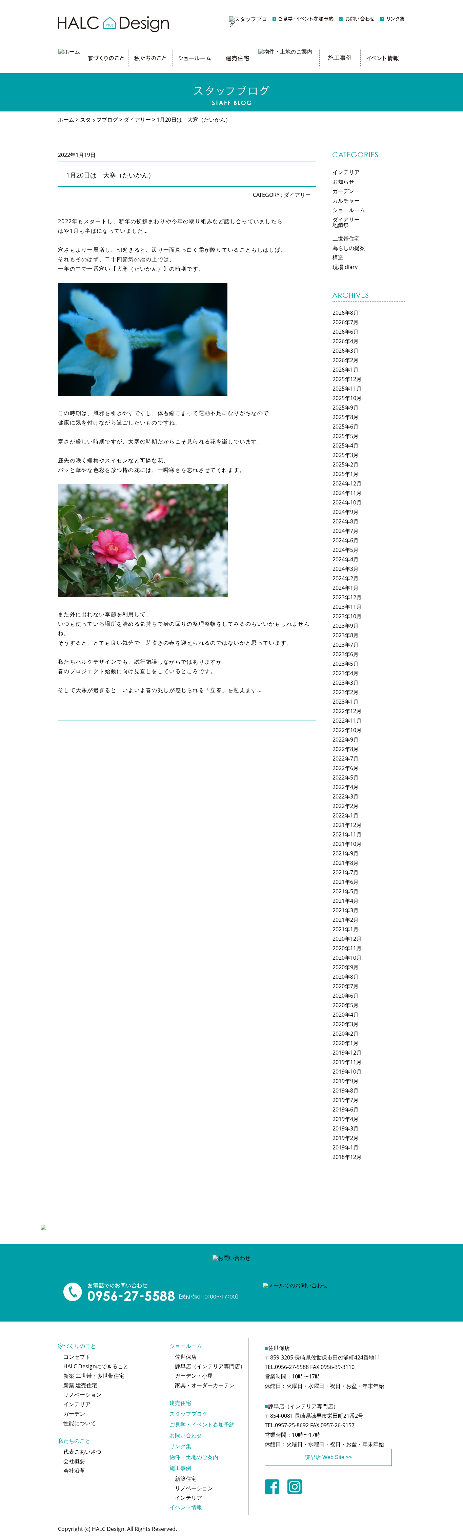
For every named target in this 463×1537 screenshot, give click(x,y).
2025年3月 (346, 455)
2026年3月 (346, 350)
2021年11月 (347, 834)
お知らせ (343, 181)
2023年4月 (346, 673)
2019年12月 (347, 1052)
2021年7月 (346, 872)
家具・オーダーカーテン (205, 1385)
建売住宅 (180, 1403)
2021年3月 (346, 910)
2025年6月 (346, 426)
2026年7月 (346, 322)
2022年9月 (346, 739)
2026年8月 (346, 312)
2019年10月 (347, 1071)
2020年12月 (347, 938)
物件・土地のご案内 (193, 1457)
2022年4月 (346, 787)
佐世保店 (186, 1357)
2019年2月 (346, 1138)
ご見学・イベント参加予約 (202, 1424)
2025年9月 (346, 407)
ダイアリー (297, 195)
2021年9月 (346, 853)
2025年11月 (347, 388)
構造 (338, 257)
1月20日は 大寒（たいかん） (110, 175)
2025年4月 (346, 445)
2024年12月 (347, 483)
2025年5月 (346, 436)
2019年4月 (346, 1119)
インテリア (346, 172)
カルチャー (346, 200)
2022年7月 (346, 758)
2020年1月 (346, 1043)
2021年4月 (346, 901)
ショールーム (349, 210)
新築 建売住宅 (80, 1385)
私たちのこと (74, 1441)
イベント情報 (185, 1507)
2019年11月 (347, 1062)
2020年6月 (346, 995)
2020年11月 (347, 948)
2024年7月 (346, 531)
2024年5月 (346, 550)
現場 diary (345, 267)
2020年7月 (346, 986)
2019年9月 (346, 1081)
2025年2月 (346, 464)
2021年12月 (347, 825)
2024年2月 (346, 578)
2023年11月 (347, 606)
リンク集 (180, 1446)
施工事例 (180, 1468)
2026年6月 (346, 331)
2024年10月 (347, 502)
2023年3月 (346, 682)
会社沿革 (74, 1470)
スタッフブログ (188, 1413)
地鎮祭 (341, 225)
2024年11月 (347, 493)
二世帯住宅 (346, 238)
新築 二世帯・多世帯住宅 (93, 1375)
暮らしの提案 (349, 248)
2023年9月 (346, 625)
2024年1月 (346, 587)
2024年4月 (346, 559)
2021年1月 (346, 929)
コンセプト (76, 1357)
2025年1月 (346, 474)
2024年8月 (346, 521)
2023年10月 (347, 616)
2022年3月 (346, 796)
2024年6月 (346, 540)
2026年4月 (346, 341)
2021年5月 (346, 891)
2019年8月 (346, 1090)
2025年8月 (346, 417)
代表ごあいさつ (82, 1451)
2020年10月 (347, 957)
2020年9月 (346, 967)
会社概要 (74, 1461)
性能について (79, 1423)
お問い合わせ (185, 1435)
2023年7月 (346, 644)
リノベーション (82, 1394)
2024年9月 (346, 512)
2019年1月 (346, 1147)
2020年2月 (346, 1033)
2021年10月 (347, 844)
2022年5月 (346, 777)
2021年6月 (346, 882)
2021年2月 (346, 919)
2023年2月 (346, 692)
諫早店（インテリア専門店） (210, 1366)
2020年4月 (346, 1014)
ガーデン (343, 191)
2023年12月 (347, 597)
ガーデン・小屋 (194, 1375)
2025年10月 (347, 398)
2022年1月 (346, 815)
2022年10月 (347, 730)
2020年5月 (346, 1005)
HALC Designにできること (95, 1366)
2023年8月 (346, 635)
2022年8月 (346, 749)
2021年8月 (346, 863)
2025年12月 (347, 379)
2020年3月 (346, 1024)
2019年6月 (346, 1109)
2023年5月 (346, 663)
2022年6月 (346, 768)
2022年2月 (346, 806)
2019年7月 (346, 1100)
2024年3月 (346, 569)
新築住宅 (186, 1478)
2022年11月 (347, 720)
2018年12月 (347, 1157)
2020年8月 (346, 976)
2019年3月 (346, 1128)
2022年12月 (347, 711)
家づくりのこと (77, 1346)
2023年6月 (346, 654)
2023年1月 (346, 701)
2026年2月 (346, 360)
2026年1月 (346, 369)
